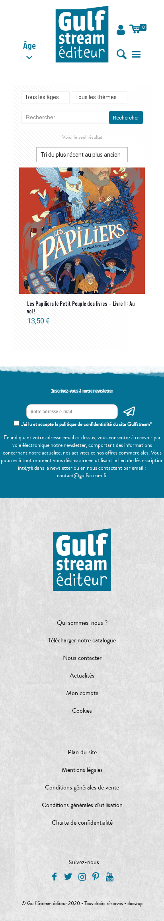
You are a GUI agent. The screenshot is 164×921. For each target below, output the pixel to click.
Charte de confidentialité (82, 822)
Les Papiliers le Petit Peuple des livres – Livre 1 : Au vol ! (81, 307)
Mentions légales (82, 770)
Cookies (82, 710)
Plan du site (82, 752)
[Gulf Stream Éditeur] (82, 34)
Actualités (82, 675)
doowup (135, 903)
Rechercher (126, 118)
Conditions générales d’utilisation (82, 805)
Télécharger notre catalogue (82, 640)
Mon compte (82, 693)
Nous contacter (82, 658)
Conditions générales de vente (82, 787)
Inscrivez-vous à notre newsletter (82, 391)
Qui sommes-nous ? (82, 622)
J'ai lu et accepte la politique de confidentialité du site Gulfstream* (86, 424)
